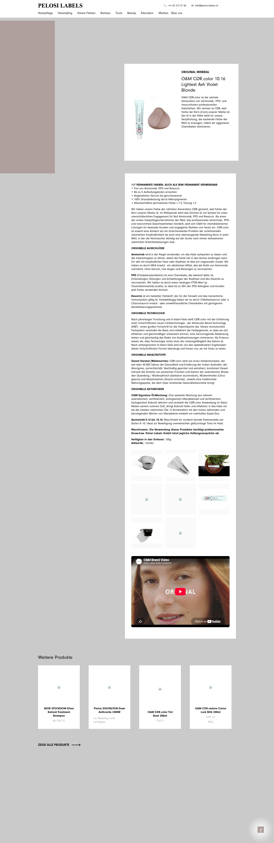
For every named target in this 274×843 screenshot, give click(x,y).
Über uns (176, 13)
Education (147, 13)
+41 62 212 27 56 (177, 5)
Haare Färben (86, 13)
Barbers (106, 13)
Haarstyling (65, 13)
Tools (119, 13)
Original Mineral (195, 72)
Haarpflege (45, 13)
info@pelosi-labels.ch (206, 5)
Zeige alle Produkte (53, 745)
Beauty (131, 13)
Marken (163, 13)
